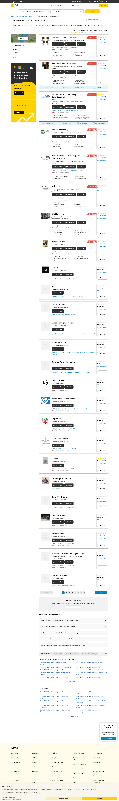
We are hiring (15, 780)
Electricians (35, 771)
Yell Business (21, 1)
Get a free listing (87, 1)
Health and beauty (57, 776)
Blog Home (55, 758)
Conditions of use (98, 771)
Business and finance (58, 767)
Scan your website (78, 769)
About (74, 782)
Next (101, 592)
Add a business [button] (74, 607)
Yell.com (13, 1)
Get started (19, 93)
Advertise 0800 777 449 (100, 1)
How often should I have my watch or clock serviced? (56, 639)
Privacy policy (97, 762)
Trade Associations (17, 771)
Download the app (76, 1)
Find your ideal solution (80, 764)
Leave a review (15, 767)
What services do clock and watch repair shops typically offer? (59, 620)
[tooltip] (82, 11)
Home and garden (57, 780)
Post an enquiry (15, 762)
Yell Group (97, 753)
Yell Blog (56, 753)
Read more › (104, 25)
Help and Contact (16, 776)
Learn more (18, 112)
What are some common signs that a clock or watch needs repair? (60, 633)
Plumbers (34, 762)
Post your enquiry (76, 5)
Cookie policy (97, 767)
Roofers (34, 767)
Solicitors (34, 782)
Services (14, 753)
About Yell (96, 758)
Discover (35, 753)
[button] (49, 11)
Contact (75, 778)
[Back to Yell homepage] (15, 5)
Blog (90, 5)
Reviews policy (97, 776)
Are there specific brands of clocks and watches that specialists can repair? (63, 645)
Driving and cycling (58, 771)
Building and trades (58, 762)
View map (24, 38)
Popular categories (56, 5)
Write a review (101, 42)
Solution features (78, 773)
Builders (34, 758)
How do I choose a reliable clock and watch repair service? (58, 627)
